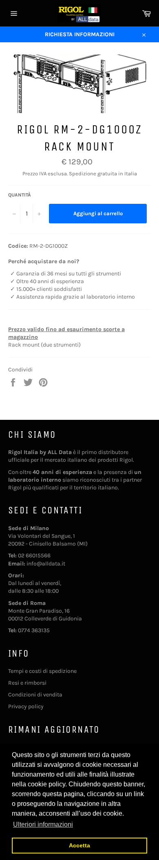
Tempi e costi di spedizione (42, 671)
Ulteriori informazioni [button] (43, 824)
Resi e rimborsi (27, 682)
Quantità (19, 195)
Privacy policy (26, 706)
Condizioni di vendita (35, 694)
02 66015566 (34, 555)
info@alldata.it (45, 563)
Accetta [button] (79, 845)
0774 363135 (34, 630)
